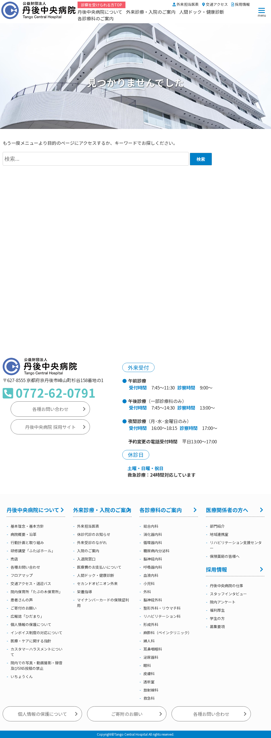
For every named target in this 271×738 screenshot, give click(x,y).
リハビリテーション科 (161, 616)
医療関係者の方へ (227, 510)
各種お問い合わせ (50, 409)
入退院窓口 (86, 558)
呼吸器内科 (152, 567)
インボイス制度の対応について (36, 632)
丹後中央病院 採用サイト (50, 427)
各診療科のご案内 (96, 18)
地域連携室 (219, 534)
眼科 (147, 665)
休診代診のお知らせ (93, 534)
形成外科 (150, 624)
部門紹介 (217, 526)
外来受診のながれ (92, 542)
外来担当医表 (187, 4)
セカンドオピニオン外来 (97, 583)
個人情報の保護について (31, 624)
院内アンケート (223, 602)
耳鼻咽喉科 (152, 649)
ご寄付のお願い (24, 608)
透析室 (149, 681)
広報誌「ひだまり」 (27, 616)
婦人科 (149, 640)
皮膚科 (149, 673)
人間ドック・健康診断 (201, 11)
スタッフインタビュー (228, 593)
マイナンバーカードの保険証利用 (103, 602)
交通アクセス (216, 4)
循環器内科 (152, 542)
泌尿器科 (150, 657)
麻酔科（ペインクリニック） (167, 632)
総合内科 (150, 526)
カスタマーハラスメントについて (36, 651)
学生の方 (217, 618)
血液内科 (150, 575)
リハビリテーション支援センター (236, 545)
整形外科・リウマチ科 (161, 608)
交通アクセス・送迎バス (31, 583)
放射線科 (150, 690)
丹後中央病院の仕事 (226, 585)
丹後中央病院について (100, 11)
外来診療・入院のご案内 (150, 11)
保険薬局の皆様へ (225, 556)
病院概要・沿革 (24, 534)
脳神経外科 (152, 599)
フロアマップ (22, 575)
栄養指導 (84, 591)
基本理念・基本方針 (27, 526)
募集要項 (217, 626)
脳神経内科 (152, 558)
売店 (14, 558)
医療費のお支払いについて (99, 567)
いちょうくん (22, 676)
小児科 (149, 583)
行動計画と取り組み (27, 542)
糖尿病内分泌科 (156, 550)
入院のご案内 (88, 550)
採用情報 (242, 4)
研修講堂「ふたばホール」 (33, 550)
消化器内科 (152, 534)
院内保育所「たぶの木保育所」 (36, 591)
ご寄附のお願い (127, 714)
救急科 (149, 698)
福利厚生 (217, 610)
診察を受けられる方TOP (101, 4)
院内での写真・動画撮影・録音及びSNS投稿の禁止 (36, 665)
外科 (147, 591)
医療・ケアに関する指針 (31, 640)
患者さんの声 (22, 599)
